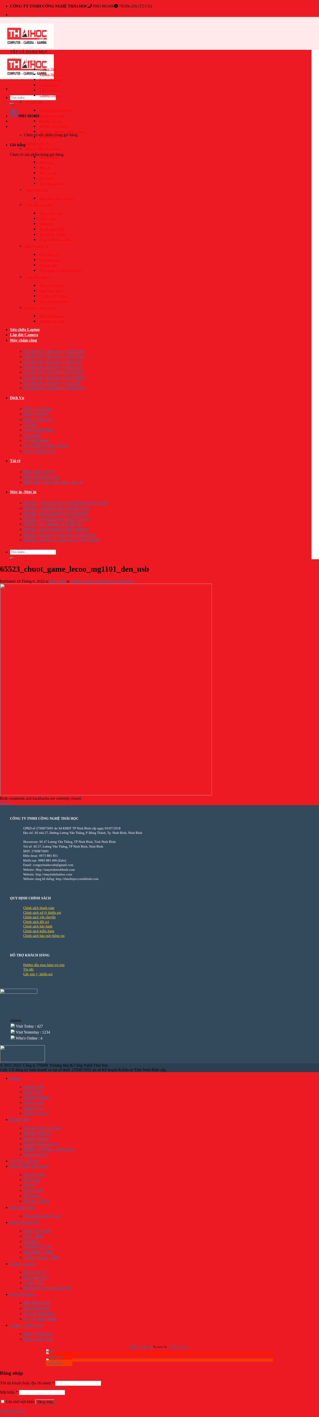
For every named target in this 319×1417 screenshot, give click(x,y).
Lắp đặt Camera (24, 335)
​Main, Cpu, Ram (51, 213)
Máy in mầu (48, 173)
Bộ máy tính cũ (50, 137)
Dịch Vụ (17, 398)
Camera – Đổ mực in (40, 307)
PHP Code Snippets (141, 1346)
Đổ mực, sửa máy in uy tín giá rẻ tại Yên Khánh (62, 540)
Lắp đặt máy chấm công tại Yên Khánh (55, 377)
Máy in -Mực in (23, 492)
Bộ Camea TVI (50, 260)
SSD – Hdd (48, 218)
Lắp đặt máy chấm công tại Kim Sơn (53, 367)
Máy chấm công (23, 340)
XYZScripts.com (179, 1346)
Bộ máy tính (34, 102)
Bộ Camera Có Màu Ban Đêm (61, 270)
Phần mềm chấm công (41, 477)
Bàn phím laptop (51, 285)
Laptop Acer (48, 90)
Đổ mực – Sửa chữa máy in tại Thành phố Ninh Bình (66, 503)
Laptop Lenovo (50, 95)
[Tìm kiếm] (12, 104)
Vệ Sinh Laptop (36, 440)
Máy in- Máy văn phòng (43, 148)
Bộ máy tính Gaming (54, 126)
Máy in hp (47, 162)
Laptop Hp (47, 74)
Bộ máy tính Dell (52, 116)
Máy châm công (37, 190)
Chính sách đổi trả (36, 922)
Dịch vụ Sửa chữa (52, 321)
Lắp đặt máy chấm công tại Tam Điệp (53, 372)
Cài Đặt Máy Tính (38, 430)
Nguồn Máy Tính (52, 229)
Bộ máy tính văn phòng (56, 110)
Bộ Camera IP (50, 254)
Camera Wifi (49, 265)
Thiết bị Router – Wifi (55, 240)
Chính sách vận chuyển (39, 917)
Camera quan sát (37, 246)
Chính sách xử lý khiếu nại (42, 913)
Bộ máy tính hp (51, 121)
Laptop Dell (48, 69)
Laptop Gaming (51, 79)
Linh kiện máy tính (39, 205)
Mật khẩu (9, 1392)
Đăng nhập (45, 1402)
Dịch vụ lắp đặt (36, 414)
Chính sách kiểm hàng (38, 931)
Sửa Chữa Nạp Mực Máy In (46, 445)
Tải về (15, 461)
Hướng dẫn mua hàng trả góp (44, 965)
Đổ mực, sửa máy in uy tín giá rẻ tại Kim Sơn (60, 535)
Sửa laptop (32, 435)
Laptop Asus (48, 85)
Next (6, 803)
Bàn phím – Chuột (53, 234)
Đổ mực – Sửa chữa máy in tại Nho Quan (57, 508)
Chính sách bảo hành (37, 926)
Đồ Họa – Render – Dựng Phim (62, 131)
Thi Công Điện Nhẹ (40, 451)
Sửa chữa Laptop (25, 329)
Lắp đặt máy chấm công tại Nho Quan (54, 356)
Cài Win (30, 425)
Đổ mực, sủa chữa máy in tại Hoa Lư (53, 524)
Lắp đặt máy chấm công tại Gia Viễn (53, 362)
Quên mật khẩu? (13, 1411)
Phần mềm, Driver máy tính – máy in (53, 482)
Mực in (45, 167)
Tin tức (28, 969)
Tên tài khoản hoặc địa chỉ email (27, 1383)
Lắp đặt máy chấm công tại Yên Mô (52, 383)
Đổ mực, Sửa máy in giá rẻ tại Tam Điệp (56, 513)
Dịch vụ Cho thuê (52, 316)
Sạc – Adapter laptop (54, 301)
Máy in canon (49, 157)
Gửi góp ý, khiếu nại (38, 974)
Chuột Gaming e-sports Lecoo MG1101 (102, 581)
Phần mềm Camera (39, 472)
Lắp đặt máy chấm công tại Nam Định (54, 388)
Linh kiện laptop (37, 277)
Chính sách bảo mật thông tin (44, 936)
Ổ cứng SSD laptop (53, 296)
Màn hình (46, 224)
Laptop (31, 60)
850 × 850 (57, 581)
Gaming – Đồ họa (38, 143)
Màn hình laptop (51, 291)
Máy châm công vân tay (56, 198)
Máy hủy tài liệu (51, 183)
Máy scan (46, 178)
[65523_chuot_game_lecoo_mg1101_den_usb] (106, 794)
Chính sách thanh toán (38, 908)
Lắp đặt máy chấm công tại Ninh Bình (54, 351)
